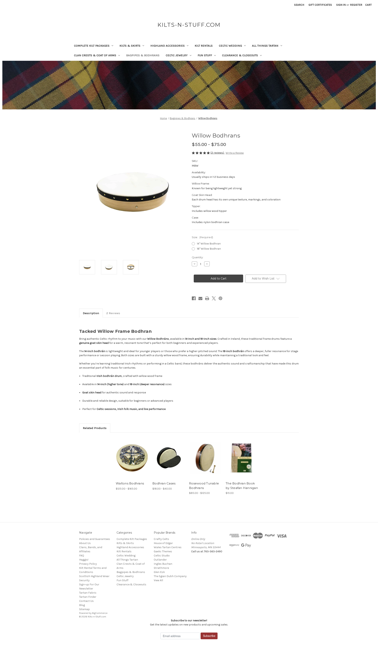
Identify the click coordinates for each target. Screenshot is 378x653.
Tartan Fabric (87, 592)
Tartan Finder (87, 597)
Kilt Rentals (204, 45)
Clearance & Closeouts (240, 55)
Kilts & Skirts (130, 45)
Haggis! (83, 559)
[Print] (207, 298)
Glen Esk (159, 572)
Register (356, 4)
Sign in (341, 4)
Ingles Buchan (163, 563)
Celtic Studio (162, 555)
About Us (85, 543)
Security (84, 580)
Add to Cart (241, 461)
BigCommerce (99, 613)
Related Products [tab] (95, 428)
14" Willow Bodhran (209, 243)
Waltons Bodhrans (130, 483)
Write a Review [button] (235, 153)
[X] (214, 298)
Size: (202, 237)
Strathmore (161, 568)
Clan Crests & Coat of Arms (95, 55)
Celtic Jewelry (177, 55)
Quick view (129, 454)
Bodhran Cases (163, 483)
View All (158, 580)
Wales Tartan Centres (168, 547)
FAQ (81, 555)
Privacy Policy (88, 563)
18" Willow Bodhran (209, 248)
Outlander (160, 559)
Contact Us (86, 601)
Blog (82, 605)
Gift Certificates (320, 4)
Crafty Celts (161, 539)
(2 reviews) (217, 152)
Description (91, 313)
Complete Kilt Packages (91, 45)
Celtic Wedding (230, 45)
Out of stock (169, 461)
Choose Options (132, 461)
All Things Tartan (265, 45)
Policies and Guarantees (94, 539)
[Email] (200, 298)
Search (299, 4)
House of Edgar (163, 543)
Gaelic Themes (163, 551)
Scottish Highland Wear (94, 576)
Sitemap (84, 609)
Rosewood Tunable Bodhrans (204, 485)
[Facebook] (194, 298)
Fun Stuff (205, 55)
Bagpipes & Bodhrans (142, 55)
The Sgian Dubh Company (170, 576)
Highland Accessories (167, 45)
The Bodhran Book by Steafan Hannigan (242, 485)
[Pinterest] (220, 298)
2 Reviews (113, 313)
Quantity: (197, 257)
